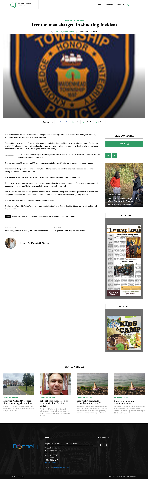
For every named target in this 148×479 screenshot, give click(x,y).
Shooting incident (68, 216)
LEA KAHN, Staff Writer (64, 32)
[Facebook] (108, 155)
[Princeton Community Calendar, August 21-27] (129, 384)
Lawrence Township (19, 216)
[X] (114, 155)
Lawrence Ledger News (74, 20)
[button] (128, 5)
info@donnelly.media (61, 467)
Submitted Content (114, 204)
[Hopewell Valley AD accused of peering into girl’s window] (18, 384)
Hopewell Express (10, 398)
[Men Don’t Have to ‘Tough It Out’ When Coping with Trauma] (124, 185)
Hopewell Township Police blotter (69, 230)
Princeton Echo (121, 398)
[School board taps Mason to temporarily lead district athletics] (55, 384)
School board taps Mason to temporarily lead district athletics (54, 403)
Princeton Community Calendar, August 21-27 (126, 402)
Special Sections (115, 195)
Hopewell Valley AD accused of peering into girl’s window (17, 402)
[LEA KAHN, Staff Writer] (10, 243)
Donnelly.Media (50, 462)
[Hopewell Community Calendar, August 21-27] (92, 384)
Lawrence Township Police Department (44, 216)
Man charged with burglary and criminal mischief (26, 230)
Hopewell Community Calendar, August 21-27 (88, 402)
